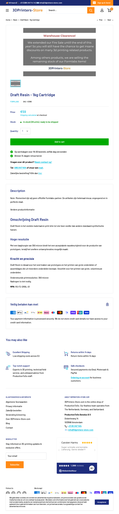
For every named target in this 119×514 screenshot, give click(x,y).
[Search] (90, 10)
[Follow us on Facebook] (8, 493)
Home (8, 20)
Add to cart (59, 142)
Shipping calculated (28, 115)
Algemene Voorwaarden (16, 402)
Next (109, 20)
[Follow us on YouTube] (19, 493)
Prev (100, 20)
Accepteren (101, 502)
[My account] (102, 10)
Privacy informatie (14, 406)
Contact (9, 427)
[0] (109, 10)
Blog (8, 423)
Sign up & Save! (104, 3)
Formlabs (14, 102)
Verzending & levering (16, 415)
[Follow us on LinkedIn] (24, 493)
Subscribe (14, 464)
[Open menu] (7, 10)
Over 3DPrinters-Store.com (18, 419)
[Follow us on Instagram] (13, 493)
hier (40, 173)
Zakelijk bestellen (13, 410)
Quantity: (14, 131)
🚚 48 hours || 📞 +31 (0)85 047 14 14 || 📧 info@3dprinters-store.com (34, 3)
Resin (15, 20)
